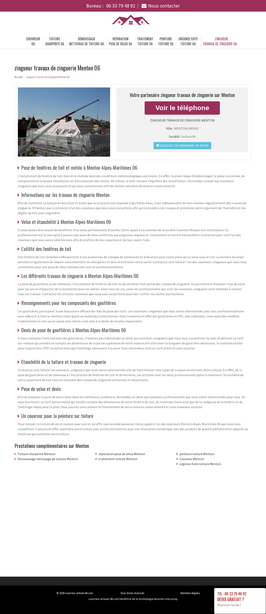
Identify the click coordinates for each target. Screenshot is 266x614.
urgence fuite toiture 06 (188, 41)
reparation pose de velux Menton (122, 454)
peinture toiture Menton (197, 454)
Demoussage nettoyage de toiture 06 (86, 41)
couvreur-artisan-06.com (79, 593)
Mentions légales (190, 593)
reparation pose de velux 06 (120, 41)
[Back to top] (254, 602)
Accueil (18, 77)
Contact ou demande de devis (183, 145)
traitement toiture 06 (145, 41)
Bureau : (110, 5)
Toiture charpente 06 (54, 41)
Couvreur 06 (33, 41)
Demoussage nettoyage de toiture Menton (47, 459)
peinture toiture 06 (166, 41)
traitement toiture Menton (118, 459)
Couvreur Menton (192, 459)
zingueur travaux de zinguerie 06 (220, 41)
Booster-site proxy (166, 599)
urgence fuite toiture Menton (200, 464)
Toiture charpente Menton (36, 454)
